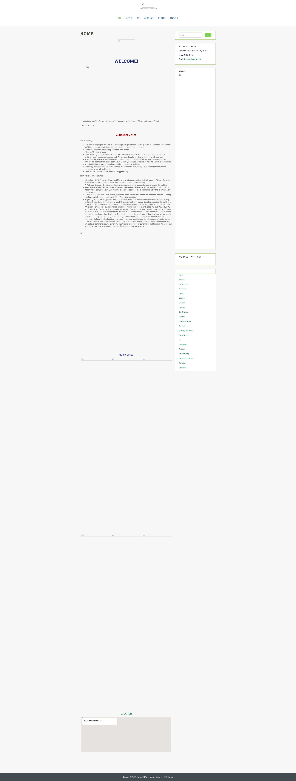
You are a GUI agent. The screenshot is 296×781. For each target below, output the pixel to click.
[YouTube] (183, 260)
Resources (162, 18)
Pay (138, 18)
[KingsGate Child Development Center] (148, 7)
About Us (129, 18)
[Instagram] (186, 260)
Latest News (148, 18)
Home (119, 18)
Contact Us (174, 18)
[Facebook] (180, 260)
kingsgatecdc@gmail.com (192, 59)
